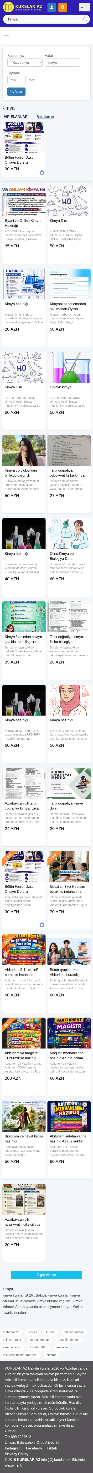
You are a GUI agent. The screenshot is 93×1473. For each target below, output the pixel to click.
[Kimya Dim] (69, 191)
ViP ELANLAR (16, 117)
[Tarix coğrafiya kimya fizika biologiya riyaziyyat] (69, 607)
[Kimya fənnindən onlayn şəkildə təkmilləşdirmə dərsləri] (24, 607)
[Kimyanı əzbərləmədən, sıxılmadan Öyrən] (69, 274)
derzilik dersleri (69, 1339)
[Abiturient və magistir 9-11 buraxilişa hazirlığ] (24, 1023)
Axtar (18, 91)
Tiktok (52, 1448)
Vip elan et (45, 117)
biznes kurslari (74, 1332)
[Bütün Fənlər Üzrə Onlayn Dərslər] (24, 857)
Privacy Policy (16, 1454)
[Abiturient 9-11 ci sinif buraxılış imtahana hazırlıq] (24, 940)
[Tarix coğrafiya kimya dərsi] (69, 774)
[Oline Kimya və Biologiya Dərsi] (69, 524)
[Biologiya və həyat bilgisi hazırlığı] (24, 1107)
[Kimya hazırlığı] (24, 274)
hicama (51, 1355)
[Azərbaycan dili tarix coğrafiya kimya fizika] (24, 774)
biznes (32, 1332)
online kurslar (12, 1339)
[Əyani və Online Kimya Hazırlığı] (24, 191)
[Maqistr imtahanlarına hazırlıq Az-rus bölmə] (69, 1023)
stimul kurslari (40, 1339)
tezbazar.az (11, 1332)
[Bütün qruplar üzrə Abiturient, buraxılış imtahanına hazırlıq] (69, 940)
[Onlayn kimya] (69, 358)
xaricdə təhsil (12, 1347)
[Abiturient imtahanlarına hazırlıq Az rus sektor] (69, 1107)
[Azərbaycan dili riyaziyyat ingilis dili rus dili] (24, 1190)
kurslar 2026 (38, 1347)
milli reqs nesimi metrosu (20, 1355)
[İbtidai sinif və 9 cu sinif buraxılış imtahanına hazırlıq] (69, 857)
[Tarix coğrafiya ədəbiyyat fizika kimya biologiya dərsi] (69, 441)
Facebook (34, 1448)
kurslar (50, 1332)
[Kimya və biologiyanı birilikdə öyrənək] (24, 441)
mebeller (62, 1347)
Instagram (13, 1448)
